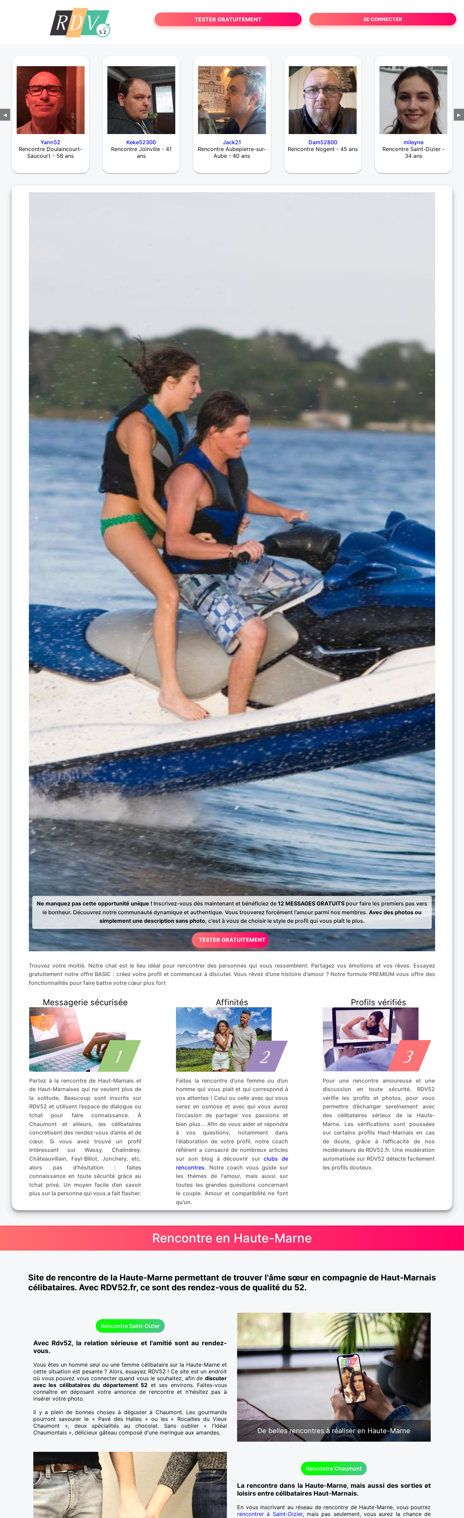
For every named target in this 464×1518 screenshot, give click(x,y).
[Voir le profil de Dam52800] (322, 95)
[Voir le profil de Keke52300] (141, 95)
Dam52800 (322, 142)
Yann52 (50, 142)
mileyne (414, 142)
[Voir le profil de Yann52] (50, 95)
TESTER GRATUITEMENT (228, 19)
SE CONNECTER (382, 19)
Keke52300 (141, 142)
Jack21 (232, 142)
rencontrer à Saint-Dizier (270, 1514)
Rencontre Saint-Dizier (130, 1326)
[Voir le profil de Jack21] (231, 95)
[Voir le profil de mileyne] (413, 95)
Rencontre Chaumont (334, 1468)
